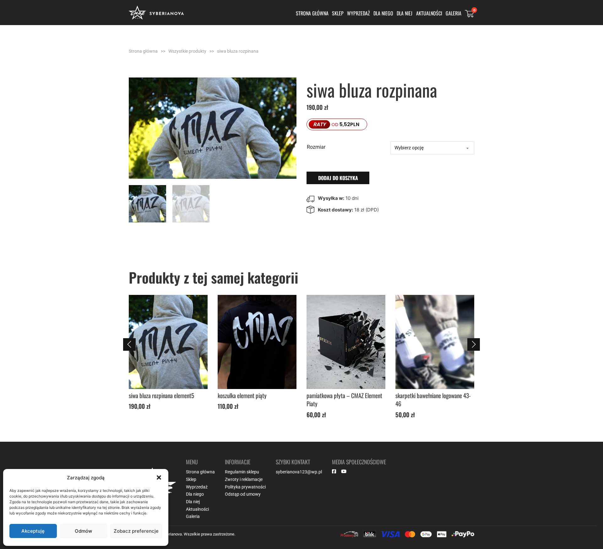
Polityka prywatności (245, 486)
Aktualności (429, 13)
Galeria (453, 13)
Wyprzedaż (358, 13)
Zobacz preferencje (136, 531)
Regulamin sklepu (242, 471)
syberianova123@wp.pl (299, 471)
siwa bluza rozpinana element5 (428, 395)
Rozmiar (316, 147)
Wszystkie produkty (187, 51)
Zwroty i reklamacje (244, 479)
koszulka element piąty (153, 395)
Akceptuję (33, 531)
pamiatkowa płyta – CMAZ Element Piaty (255, 399)
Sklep (338, 13)
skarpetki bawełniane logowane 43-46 (344, 399)
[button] (159, 477)
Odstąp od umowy (243, 494)
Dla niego (383, 13)
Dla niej (404, 13)
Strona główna (312, 13)
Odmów (83, 531)
